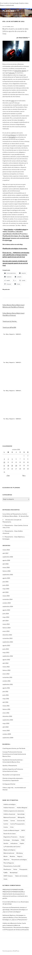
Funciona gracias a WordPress (11, 951)
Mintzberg (19, 853)
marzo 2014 (6, 624)
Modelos (12, 856)
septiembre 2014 (8, 606)
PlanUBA (8, 11)
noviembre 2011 (7, 677)
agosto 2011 (6, 688)
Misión (5, 856)
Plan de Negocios (8, 863)
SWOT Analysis (8, 876)
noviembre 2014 (7, 599)
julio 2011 (5, 691)
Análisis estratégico (9, 804)
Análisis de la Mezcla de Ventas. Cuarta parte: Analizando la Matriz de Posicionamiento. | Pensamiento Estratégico (16, 925)
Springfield (12, 137)
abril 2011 (5, 702)
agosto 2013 (6, 645)
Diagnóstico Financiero (10, 837)
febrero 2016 (6, 571)
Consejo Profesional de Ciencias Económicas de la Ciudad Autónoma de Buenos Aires (14, 754)
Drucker (22, 837)
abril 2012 (5, 663)
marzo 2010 (6, 730)
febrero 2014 (6, 628)
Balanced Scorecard (9, 817)
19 (12, 465)
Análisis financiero (9, 807)
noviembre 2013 (7, 638)
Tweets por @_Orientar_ (10, 321)
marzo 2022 (6, 550)
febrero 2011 (6, 709)
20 (16, 465)
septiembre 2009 (8, 737)
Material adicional (8, 853)
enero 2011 (6, 713)
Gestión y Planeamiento (10, 765)
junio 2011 (6, 695)
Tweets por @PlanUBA (9, 327)
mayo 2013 (6, 652)
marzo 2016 (6, 567)
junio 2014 (6, 613)
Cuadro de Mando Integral (11, 830)
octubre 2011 (6, 681)
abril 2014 (6, 620)
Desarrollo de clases (9, 833)
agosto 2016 (6, 560)
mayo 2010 (6, 723)
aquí (10, 240)
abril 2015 (6, 592)
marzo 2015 (6, 596)
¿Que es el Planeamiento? (19, 919)
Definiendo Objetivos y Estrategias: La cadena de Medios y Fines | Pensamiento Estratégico (15, 917)
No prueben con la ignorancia (11, 775)
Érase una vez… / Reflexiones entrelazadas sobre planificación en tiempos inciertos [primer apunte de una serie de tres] (16, 255)
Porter (15, 869)
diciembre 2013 (7, 635)
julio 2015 (5, 582)
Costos (5, 827)
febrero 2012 (6, 670)
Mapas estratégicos (9, 850)
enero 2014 (6, 631)
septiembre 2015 (8, 574)
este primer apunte (20, 71)
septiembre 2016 (8, 557)
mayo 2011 (6, 698)
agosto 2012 (6, 659)
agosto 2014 (6, 610)
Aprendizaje (21, 814)
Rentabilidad (13, 872)
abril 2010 (6, 727)
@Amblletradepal (20, 229)
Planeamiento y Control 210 (11, 866)
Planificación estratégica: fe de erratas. (15, 248)
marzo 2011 (6, 706)
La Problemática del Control (11, 846)
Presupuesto (23, 869)
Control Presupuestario (17, 824)
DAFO (23, 830)
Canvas (12, 820)
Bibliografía (21, 817)
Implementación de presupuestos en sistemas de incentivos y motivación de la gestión (15, 896)
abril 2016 (6, 564)
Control (5, 824)
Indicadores (14, 843)
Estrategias (15, 840)
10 (4, 462)
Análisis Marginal (22, 807)
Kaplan (22, 843)
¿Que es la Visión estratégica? (12, 912)
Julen (12, 101)
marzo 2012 (6, 667)
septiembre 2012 (8, 656)
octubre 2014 (7, 603)
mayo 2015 (6, 589)
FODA (23, 840)
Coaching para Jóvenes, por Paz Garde (14, 748)
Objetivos (6, 859)
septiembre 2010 (8, 720)
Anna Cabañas (8, 229)
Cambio (5, 820)
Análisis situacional (9, 814)
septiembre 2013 (8, 642)
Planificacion (7, 869)
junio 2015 (6, 585)
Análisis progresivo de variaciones (13, 811)
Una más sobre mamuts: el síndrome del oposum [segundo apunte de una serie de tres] (15, 263)
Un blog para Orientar (9, 784)
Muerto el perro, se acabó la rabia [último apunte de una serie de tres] (15, 31)
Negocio (19, 856)
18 (8, 465)
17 (4, 465)
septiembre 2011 (8, 684)
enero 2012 (6, 674)
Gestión (5, 843)
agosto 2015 (6, 578)
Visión (5, 879)
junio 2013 (6, 649)
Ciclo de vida (21, 820)
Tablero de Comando (21, 876)
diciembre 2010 (7, 716)
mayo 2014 (6, 617)
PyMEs (5, 872)
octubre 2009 (7, 734)
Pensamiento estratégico (19, 859)
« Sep (8, 475)
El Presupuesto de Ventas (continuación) (16, 929)
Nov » (24, 475)
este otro (12, 73)
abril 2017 (5, 553)
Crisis (12, 827)
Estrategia (6, 840)
